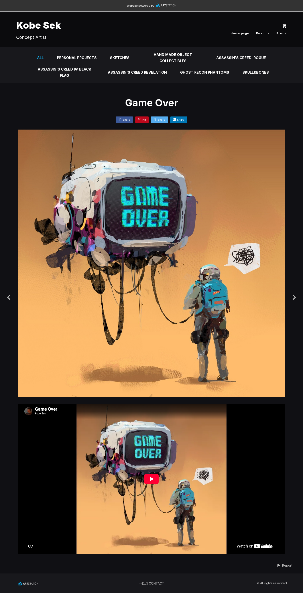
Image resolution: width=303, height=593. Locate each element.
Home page (239, 33)
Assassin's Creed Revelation (137, 72)
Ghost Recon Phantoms (204, 72)
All (40, 57)
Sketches (120, 57)
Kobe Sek (38, 25)
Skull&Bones (255, 72)
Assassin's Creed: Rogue (241, 57)
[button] (284, 565)
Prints (281, 33)
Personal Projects (77, 57)
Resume (263, 33)
